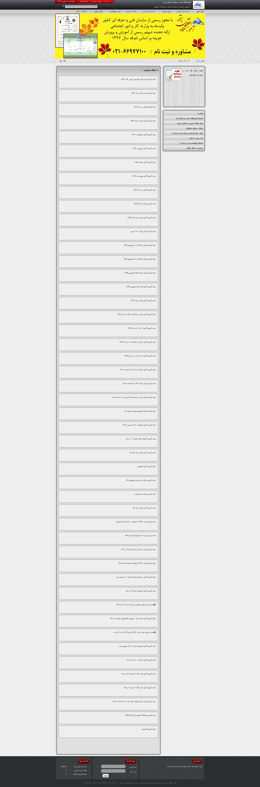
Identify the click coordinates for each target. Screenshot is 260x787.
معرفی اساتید (166, 11)
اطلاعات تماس (81, 11)
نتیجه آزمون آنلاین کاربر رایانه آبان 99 (143, 452)
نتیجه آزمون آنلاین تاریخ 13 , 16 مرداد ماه (141, 660)
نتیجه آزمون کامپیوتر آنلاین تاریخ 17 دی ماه (141, 439)
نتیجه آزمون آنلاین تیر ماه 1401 (145, 107)
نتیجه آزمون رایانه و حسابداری (145, 494)
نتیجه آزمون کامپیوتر (149, 729)
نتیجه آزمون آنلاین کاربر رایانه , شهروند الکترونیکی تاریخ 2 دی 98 (133, 618)
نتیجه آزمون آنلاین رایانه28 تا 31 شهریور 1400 (140, 245)
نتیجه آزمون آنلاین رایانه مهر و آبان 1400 (141, 217)
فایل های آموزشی (148, 11)
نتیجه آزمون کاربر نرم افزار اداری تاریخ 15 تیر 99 (138, 549)
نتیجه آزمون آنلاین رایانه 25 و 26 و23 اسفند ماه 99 (138, 369)
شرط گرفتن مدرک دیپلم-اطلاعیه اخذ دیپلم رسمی (185, 113)
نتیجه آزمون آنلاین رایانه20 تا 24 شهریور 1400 (140, 259)
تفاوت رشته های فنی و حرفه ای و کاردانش (193, 73)
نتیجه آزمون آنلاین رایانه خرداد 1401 (143, 121)
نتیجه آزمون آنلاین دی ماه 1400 (145, 190)
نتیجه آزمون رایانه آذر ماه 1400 (145, 204)
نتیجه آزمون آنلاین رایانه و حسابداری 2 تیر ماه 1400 (137, 342)
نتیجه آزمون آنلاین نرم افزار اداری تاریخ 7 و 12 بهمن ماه (136, 577)
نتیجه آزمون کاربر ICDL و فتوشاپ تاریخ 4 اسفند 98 (137, 563)
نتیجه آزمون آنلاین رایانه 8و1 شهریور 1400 (141, 286)
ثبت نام (107, 1)
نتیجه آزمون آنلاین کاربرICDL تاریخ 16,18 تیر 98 (139, 674)
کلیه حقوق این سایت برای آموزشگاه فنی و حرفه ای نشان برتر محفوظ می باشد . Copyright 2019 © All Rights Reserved (130, 783)
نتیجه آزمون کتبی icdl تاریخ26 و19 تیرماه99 (140, 535)
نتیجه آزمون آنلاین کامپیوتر (147, 466)
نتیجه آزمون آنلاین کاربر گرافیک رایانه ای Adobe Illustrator (134, 701)
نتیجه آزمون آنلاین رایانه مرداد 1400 (143, 300)
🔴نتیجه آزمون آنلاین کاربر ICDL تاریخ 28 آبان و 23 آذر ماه (135, 632)
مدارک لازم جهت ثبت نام (194, 118)
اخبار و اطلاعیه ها (115, 11)
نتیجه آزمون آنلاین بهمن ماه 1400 (144, 176)
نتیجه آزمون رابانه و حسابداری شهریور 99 (141, 480)
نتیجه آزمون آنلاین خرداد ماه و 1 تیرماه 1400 (140, 356)
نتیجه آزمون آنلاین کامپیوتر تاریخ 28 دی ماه (141, 591)
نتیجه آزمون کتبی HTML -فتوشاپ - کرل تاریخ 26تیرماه (136, 522)
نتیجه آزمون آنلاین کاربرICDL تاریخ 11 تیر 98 (140, 687)
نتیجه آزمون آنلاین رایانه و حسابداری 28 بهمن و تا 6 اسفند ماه (134, 397)
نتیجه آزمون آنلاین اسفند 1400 (145, 162)
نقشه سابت (84, 1)
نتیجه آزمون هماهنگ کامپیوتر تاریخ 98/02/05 (140, 715)
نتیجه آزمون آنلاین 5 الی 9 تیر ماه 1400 (142, 328)
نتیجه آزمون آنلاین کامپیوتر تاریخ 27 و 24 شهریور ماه (137, 646)
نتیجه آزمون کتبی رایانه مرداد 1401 (143, 93)
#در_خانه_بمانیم (183, 60)
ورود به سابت (96, 1)
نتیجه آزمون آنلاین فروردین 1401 (144, 148)
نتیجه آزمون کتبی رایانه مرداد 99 (144, 508)
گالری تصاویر (98, 11)
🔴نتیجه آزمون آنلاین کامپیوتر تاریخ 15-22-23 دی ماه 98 (136, 604)
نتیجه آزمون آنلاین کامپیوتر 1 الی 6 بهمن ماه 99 (139, 425)
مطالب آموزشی (131, 11)
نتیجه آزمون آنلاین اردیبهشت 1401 (144, 134)
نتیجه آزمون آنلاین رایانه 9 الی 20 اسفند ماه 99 (139, 383)
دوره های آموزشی (182, 11)
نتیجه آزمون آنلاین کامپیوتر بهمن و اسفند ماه (140, 411)
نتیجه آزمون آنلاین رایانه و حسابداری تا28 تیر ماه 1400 (137, 314)
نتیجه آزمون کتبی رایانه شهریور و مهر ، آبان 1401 (138, 79)
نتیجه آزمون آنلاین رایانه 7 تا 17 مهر (143, 231)
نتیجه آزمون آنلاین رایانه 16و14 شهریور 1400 (140, 273)
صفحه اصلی (200, 11)
